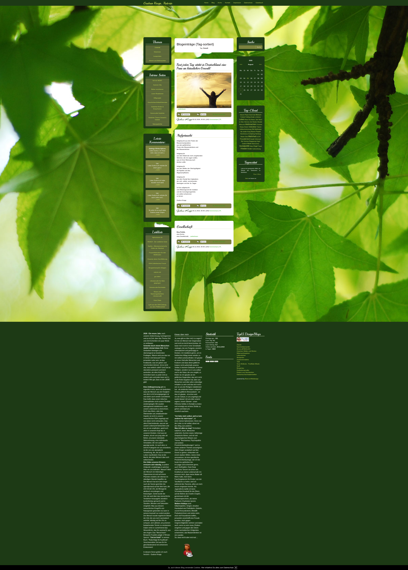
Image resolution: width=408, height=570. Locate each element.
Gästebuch (259, 3)
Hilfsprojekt (157, 98)
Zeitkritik (157, 47)
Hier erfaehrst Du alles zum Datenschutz (217, 568)
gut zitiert (157, 276)
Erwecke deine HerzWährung (157, 259)
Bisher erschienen (157, 89)
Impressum (237, 3)
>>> (260, 64)
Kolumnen (157, 52)
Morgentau (240, 368)
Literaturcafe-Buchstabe (157, 287)
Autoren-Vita (157, 85)
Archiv (220, 3)
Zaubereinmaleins (243, 359)
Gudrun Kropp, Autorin (157, 3)
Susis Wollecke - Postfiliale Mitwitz (248, 364)
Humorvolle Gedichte (157, 113)
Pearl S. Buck (257, 174)
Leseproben (157, 56)
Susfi (238, 366)
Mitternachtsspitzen (243, 353)
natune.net (157, 272)
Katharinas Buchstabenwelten (247, 374)
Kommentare (214, 119)
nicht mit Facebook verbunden (179, 114)
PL (220, 119)
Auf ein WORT (157, 80)
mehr (158, 155)
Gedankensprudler (243, 370)
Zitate (246, 178)
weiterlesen (182, 109)
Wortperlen (240, 357)
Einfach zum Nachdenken (245, 372)
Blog (213, 3)
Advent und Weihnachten (157, 60)
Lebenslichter (241, 355)
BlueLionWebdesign (251, 379)
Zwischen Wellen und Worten (246, 351)
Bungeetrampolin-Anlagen (157, 268)
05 (248, 78)
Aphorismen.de (157, 237)
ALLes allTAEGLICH (243, 349)
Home (206, 3)
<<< (241, 64)
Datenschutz (248, 3)
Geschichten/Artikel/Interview (157, 102)
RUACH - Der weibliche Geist (157, 242)
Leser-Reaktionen (157, 93)
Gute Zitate (157, 300)
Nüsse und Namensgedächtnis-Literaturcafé (157, 294)
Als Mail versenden (219, 114)
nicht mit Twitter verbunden (198, 114)
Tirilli (238, 362)
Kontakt (227, 3)
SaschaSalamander (243, 347)
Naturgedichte (157, 124)
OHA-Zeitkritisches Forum (157, 263)
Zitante (239, 345)
